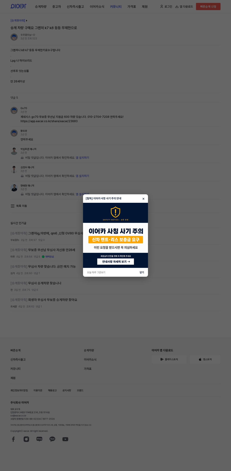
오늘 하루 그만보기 (96, 272)
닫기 (142, 272)
